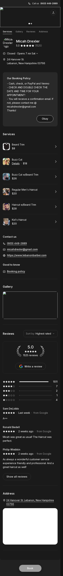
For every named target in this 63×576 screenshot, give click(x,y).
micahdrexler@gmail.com (21, 106)
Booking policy (16, 271)
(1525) (38, 45)
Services (7, 31)
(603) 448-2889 (49, 3)
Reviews (30, 31)
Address (43, 31)
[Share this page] (53, 12)
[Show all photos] (30, 17)
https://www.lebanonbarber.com (26, 255)
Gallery (19, 31)
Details (16, 163)
